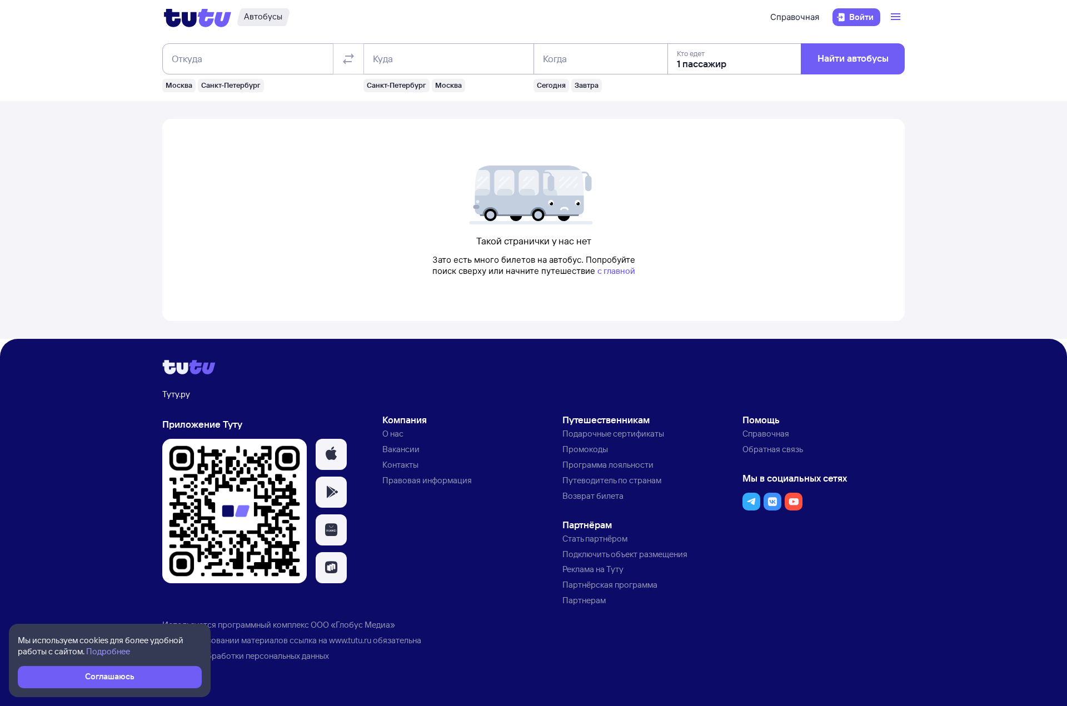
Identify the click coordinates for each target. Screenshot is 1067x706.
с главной (616, 271)
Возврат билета (593, 495)
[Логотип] (197, 17)
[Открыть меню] (897, 17)
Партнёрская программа (609, 584)
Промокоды (585, 449)
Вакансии (401, 449)
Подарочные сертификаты (613, 433)
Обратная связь (772, 449)
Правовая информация (427, 480)
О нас (392, 433)
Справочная (794, 17)
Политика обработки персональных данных (245, 655)
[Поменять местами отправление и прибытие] (348, 58)
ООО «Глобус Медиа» (353, 624)
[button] (331, 454)
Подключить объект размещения (624, 554)
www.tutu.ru (350, 640)
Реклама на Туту (593, 569)
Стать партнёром (594, 538)
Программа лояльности (608, 464)
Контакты (400, 464)
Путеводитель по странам (611, 480)
